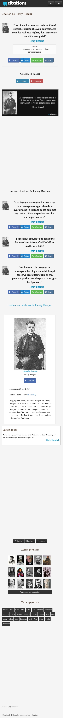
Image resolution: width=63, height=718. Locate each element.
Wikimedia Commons (30, 371)
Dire (53, 614)
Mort (41, 619)
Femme (27, 614)
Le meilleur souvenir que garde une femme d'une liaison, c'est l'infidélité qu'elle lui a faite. (35, 242)
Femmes (23, 619)
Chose (34, 614)
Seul (47, 614)
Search (29, 540)
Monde (40, 609)
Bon (16, 619)
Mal (30, 619)
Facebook (6, 715)
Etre (22, 609)
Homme (6, 614)
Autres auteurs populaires (30, 592)
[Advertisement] (31, 151)
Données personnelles (21, 715)
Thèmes (41, 540)
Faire (28, 609)
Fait (11, 609)
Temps (19, 614)
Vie (33, 609)
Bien (17, 609)
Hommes (48, 609)
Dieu (11, 619)
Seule (47, 619)
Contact (35, 715)
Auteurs (18, 540)
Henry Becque (36, 40)
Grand (41, 614)
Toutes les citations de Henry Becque (30, 305)
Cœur (5, 619)
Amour (5, 609)
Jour (35, 619)
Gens (13, 614)
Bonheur (6, 624)
